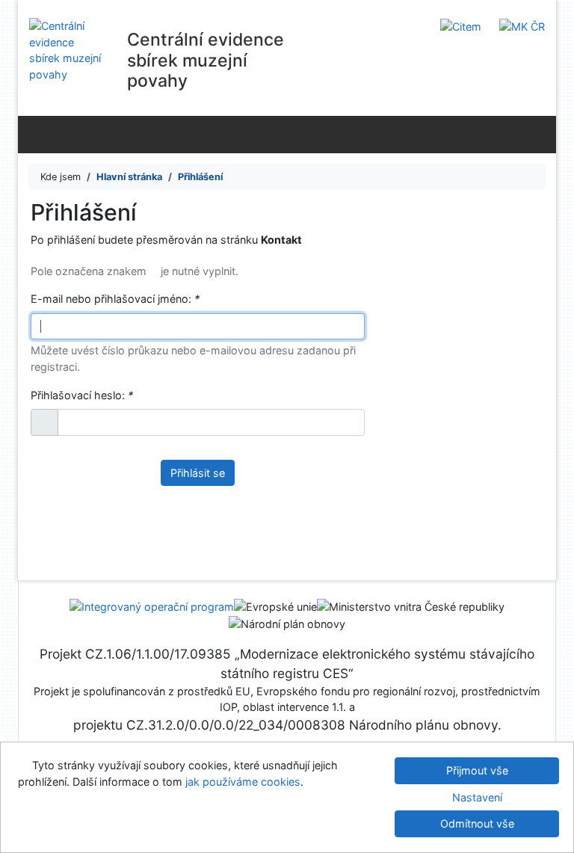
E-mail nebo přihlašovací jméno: (115, 298)
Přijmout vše (477, 770)
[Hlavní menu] (541, 133)
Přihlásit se (197, 472)
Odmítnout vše (477, 823)
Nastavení (477, 797)
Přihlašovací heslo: (82, 395)
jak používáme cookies (242, 781)
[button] (44, 422)
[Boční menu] (32, 133)
